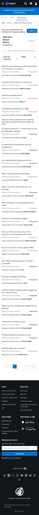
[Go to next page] (29, 366)
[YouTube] (22, 475)
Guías (12, 18)
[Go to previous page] (10, 366)
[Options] (3, 23)
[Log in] (36, 4)
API (3, 408)
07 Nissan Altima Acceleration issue (16, 335)
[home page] (11, 3)
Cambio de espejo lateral (12, 95)
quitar (31, 41)
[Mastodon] (26, 475)
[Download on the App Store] (28, 421)
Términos (5, 428)
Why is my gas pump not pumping (16, 173)
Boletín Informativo (9, 404)
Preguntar (32, 31)
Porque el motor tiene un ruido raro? (17, 82)
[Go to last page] (34, 366)
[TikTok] (4, 475)
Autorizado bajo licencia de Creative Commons (17, 506)
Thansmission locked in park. (14, 321)
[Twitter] (13, 475)
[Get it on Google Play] (28, 428)
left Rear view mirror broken (13, 348)
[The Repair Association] (19, 479)
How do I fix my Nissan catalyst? (15, 218)
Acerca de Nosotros (9, 391)
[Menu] (3, 4)
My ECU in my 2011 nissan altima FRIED (18, 247)
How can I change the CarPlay (14, 276)
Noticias (23, 394)
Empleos (5, 401)
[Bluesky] (30, 475)
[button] (25, 4)
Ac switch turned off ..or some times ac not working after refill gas (19, 129)
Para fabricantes (26, 410)
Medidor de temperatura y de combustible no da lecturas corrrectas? (19, 67)
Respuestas (21, 18)
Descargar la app (27, 417)
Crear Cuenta (19, 12)
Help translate (18, 468)
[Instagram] (17, 475)
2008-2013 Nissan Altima (23, 23)
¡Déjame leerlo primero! (12, 458)
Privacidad (5, 424)
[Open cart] (31, 4)
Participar (23, 398)
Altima (9, 23)
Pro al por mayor (26, 401)
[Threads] (34, 475)
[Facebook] (9, 475)
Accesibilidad (6, 421)
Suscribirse (19, 454)
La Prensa (23, 391)
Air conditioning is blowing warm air (16, 160)
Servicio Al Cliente (8, 394)
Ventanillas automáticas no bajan (15, 108)
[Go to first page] (5, 366)
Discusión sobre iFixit (9, 398)
